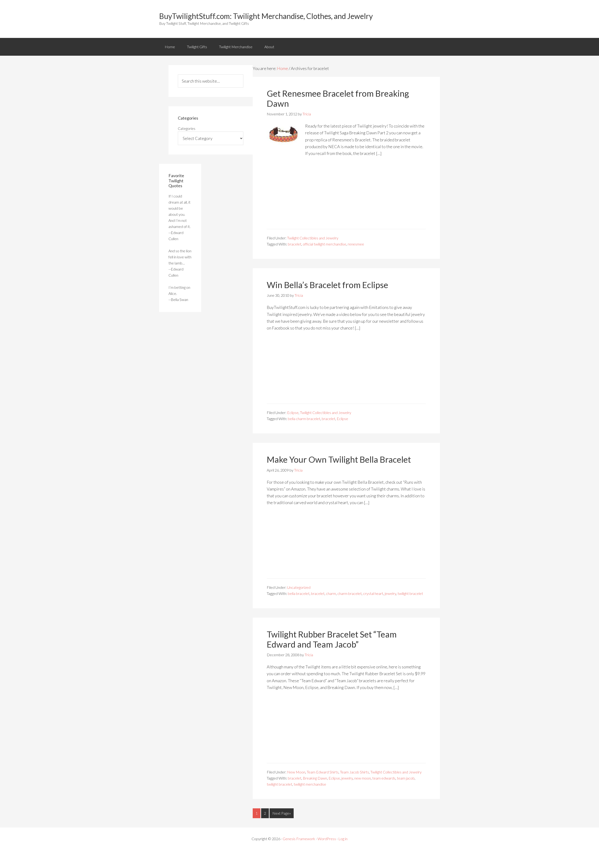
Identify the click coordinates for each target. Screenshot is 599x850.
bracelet (294, 244)
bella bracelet (299, 593)
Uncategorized (298, 587)
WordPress (327, 838)
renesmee (356, 244)
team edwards (383, 778)
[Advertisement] (346, 196)
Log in (342, 838)
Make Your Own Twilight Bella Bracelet (339, 459)
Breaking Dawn (315, 778)
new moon (362, 778)
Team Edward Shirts (323, 772)
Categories (186, 128)
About (269, 46)
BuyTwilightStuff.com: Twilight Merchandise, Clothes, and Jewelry (266, 16)
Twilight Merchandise (235, 46)
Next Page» (281, 813)
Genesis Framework (299, 838)
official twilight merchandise (324, 244)
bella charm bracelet (304, 418)
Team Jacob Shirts (354, 772)
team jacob (406, 778)
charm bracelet (349, 593)
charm (331, 593)
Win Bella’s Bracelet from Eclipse (327, 285)
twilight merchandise (310, 784)
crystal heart (373, 593)
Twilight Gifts (197, 46)
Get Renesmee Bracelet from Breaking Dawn (338, 98)
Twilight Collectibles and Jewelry (312, 238)
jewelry (390, 593)
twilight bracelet (410, 593)
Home (170, 46)
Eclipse (293, 412)
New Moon (296, 772)
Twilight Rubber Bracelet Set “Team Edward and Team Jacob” (332, 639)
